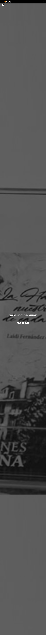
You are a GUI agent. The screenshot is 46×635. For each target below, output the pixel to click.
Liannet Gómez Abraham (18, 318)
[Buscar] (43, 1)
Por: (12, 318)
